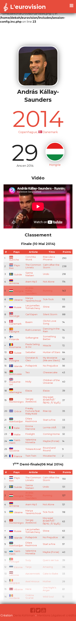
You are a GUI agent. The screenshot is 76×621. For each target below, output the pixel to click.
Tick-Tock (48, 299)
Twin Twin (30, 455)
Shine (46, 306)
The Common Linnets (33, 266)
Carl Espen (31, 314)
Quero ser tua (51, 560)
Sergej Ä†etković (31, 400)
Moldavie (14, 598)
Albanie (18, 589)
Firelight (30, 434)
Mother (47, 581)
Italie (17, 428)
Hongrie (19, 291)
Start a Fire (49, 420)
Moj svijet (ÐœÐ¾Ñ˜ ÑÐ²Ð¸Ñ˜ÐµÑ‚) (51, 400)
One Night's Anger (49, 589)
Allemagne (15, 392)
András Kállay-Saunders (30, 291)
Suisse (17, 352)
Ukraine (18, 300)
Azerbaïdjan (16, 421)
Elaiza (28, 390)
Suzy (28, 560)
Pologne (14, 360)
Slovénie (14, 450)
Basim (29, 322)
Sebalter (30, 352)
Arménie (14, 283)
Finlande (14, 339)
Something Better (49, 337)
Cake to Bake (50, 573)
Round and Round (49, 449)
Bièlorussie (15, 374)
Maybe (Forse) (51, 441)
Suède (18, 274)
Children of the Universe (51, 381)
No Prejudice (50, 365)
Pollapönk (31, 365)
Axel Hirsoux (32, 581)
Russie (17, 307)
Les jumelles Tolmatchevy (32, 307)
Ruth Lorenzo (33, 330)
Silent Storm (50, 314)
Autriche (14, 259)
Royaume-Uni (15, 383)
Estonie (18, 567)
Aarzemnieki (32, 573)
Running (47, 290)
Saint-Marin (15, 441)
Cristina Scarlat (29, 596)
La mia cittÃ (50, 427)
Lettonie (14, 575)
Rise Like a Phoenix (49, 258)
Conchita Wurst (30, 258)
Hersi (28, 589)
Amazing (48, 567)
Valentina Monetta (30, 441)
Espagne (14, 331)
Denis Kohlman (24, 615)
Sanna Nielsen (29, 274)
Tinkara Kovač (33, 449)
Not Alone (48, 281)
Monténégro (16, 401)
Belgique (14, 583)
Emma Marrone (30, 427)
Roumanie (15, 347)
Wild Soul (48, 596)
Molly (28, 381)
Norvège (14, 316)
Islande (18, 366)
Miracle (47, 345)
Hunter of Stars (51, 352)
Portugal (14, 561)
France (18, 456)
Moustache (49, 455)
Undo (46, 274)
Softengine (31, 337)
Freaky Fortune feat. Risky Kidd (32, 411)
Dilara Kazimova (31, 420)
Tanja (28, 567)
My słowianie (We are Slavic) (51, 359)
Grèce (17, 411)
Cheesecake (50, 372)
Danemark (15, 323)
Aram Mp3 (31, 281)
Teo (27, 372)
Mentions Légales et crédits (56, 615)
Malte (17, 434)
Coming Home (51, 434)
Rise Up (47, 411)
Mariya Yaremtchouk (33, 299)
